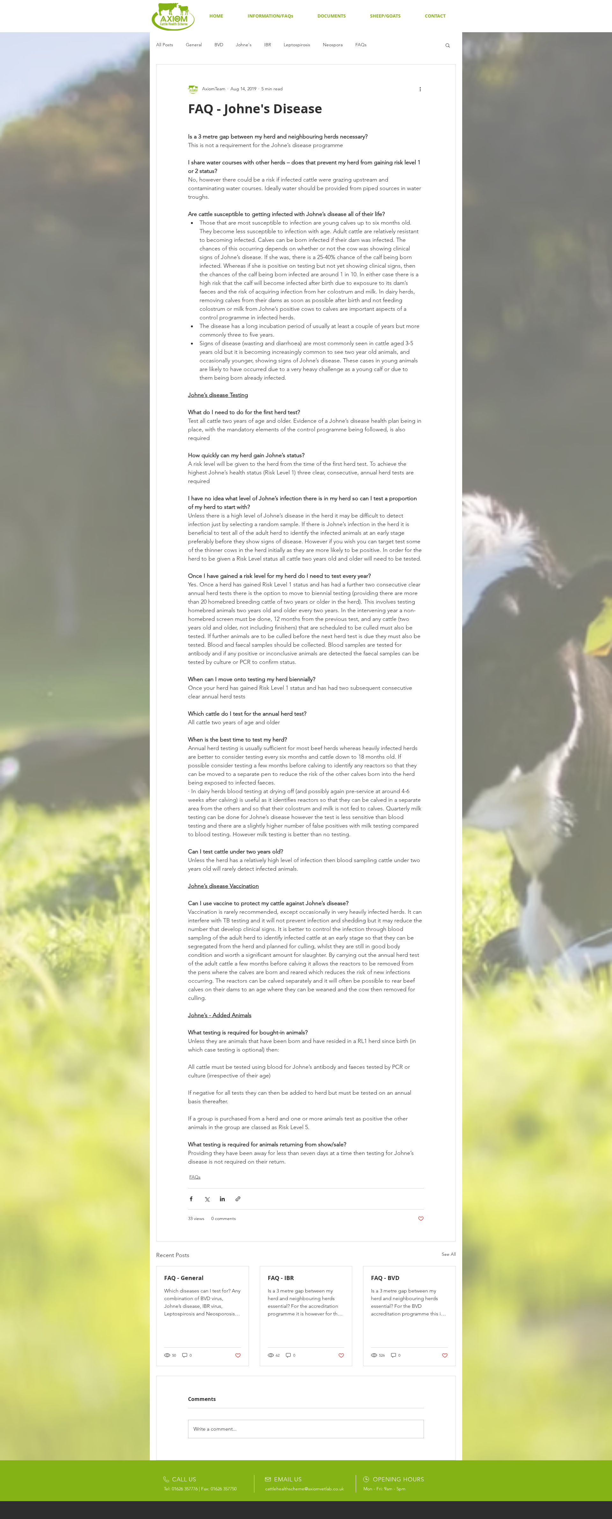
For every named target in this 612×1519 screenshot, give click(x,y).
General (194, 45)
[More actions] (420, 89)
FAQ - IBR (281, 1278)
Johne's (243, 45)
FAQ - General (184, 1278)
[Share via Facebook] (191, 1199)
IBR (267, 45)
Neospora (333, 45)
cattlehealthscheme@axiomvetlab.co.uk (304, 1489)
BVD (219, 45)
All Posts (164, 45)
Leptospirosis (297, 45)
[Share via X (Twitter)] (207, 1199)
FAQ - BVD (385, 1278)
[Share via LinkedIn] (222, 1199)
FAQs (361, 45)
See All (449, 1254)
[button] (270, 16)
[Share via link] (238, 1199)
